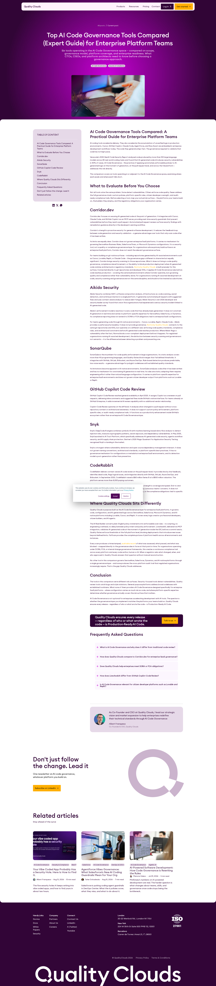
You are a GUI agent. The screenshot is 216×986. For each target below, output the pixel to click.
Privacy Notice (129, 490)
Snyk (39, 171)
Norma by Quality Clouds (144, 267)
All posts (101, 25)
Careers (53, 927)
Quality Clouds (32, 6)
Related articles (44, 195)
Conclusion (42, 183)
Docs (35, 923)
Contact (156, 6)
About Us (53, 923)
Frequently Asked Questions (49, 187)
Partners (53, 919)
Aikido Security (44, 160)
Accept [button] (115, 496)
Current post (113, 25)
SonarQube (42, 164)
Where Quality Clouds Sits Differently (53, 179)
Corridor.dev (42, 156)
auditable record (129, 543)
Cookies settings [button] (103, 496)
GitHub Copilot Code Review (50, 168)
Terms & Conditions (160, 957)
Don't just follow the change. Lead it (53, 191)
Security (36, 933)
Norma (36, 919)
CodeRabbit (42, 175)
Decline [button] (126, 496)
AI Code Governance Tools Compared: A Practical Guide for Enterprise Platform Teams (55, 146)
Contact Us (72, 919)
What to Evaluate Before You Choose (53, 152)
